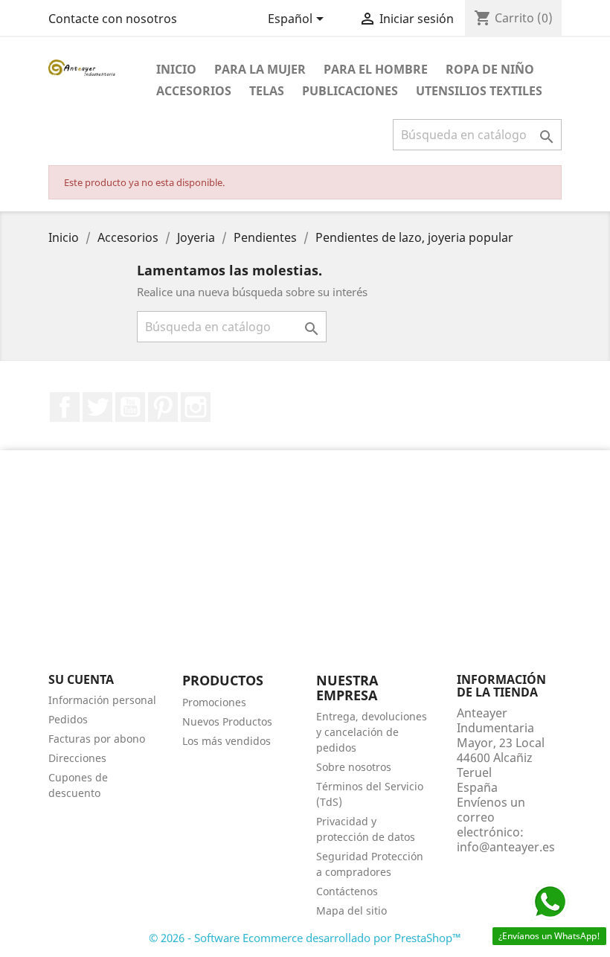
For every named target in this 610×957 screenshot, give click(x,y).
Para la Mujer (260, 69)
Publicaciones (350, 91)
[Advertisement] (305, 569)
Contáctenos (347, 891)
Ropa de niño (490, 69)
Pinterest (163, 407)
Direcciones (77, 758)
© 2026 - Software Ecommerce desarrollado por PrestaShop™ (305, 937)
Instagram (196, 407)
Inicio (176, 69)
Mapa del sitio (351, 910)
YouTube (130, 407)
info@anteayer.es (506, 847)
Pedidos (68, 719)
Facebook (65, 407)
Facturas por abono (96, 739)
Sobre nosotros (353, 767)
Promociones (214, 702)
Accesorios (193, 91)
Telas (266, 91)
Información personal (102, 700)
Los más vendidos (226, 741)
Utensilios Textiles (479, 91)
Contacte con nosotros (112, 18)
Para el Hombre (376, 69)
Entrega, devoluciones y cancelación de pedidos (371, 732)
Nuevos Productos (227, 721)
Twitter (97, 407)
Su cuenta (81, 679)
